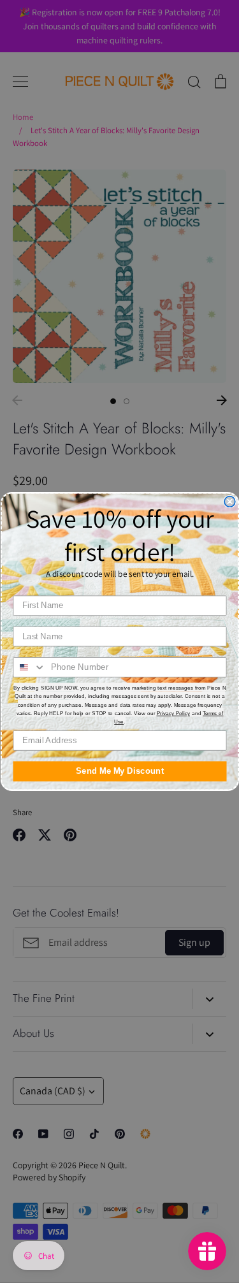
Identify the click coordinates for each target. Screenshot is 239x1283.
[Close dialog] (229, 502)
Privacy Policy (173, 713)
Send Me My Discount (120, 771)
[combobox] (29, 667)
